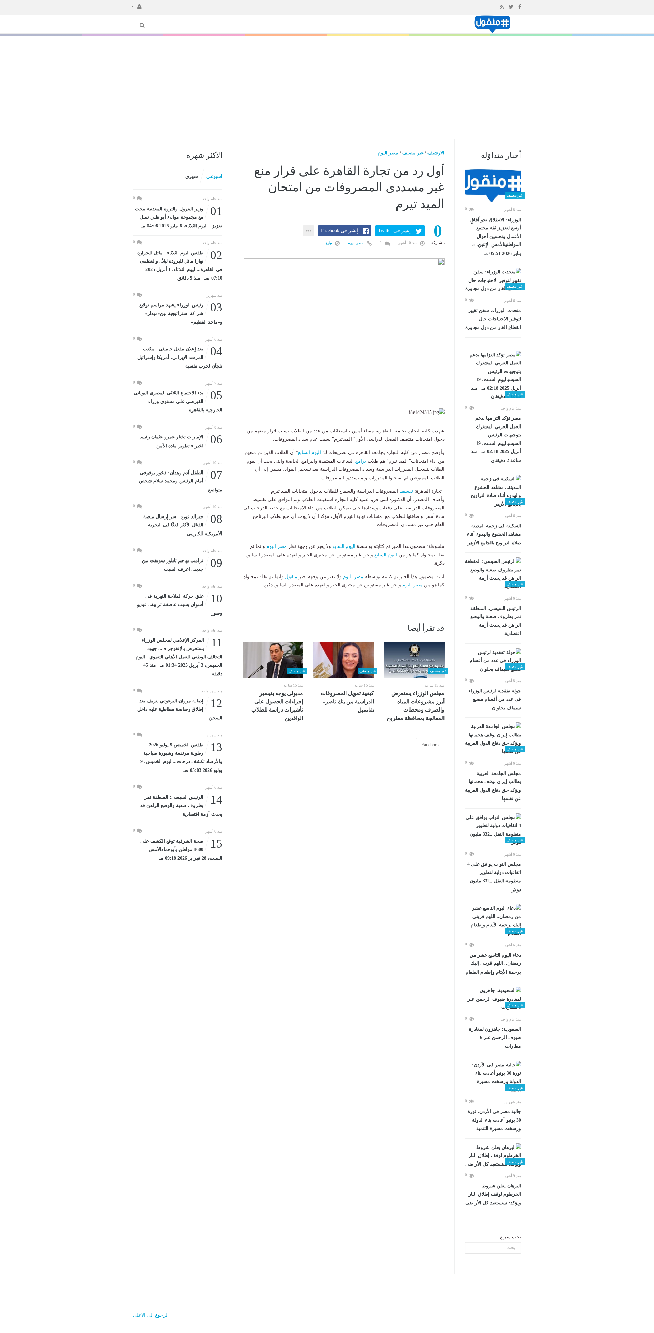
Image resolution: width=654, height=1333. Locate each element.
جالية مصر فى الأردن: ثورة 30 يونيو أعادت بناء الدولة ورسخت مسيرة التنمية (494, 1120)
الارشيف (436, 152)
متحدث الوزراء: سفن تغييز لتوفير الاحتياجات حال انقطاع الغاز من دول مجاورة (493, 319)
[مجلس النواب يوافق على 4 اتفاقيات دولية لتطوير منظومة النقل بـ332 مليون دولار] (493, 830)
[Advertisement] (327, 87)
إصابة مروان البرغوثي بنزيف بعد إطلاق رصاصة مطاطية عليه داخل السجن (179, 708)
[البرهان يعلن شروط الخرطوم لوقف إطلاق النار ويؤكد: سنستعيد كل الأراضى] (493, 1156)
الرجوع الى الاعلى (151, 1315)
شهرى (191, 176)
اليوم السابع (309, 452)
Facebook (430, 744)
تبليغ (329, 243)
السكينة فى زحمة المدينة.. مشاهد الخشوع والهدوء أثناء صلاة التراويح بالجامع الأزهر (494, 534)
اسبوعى (214, 176)
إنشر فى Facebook (339, 230)
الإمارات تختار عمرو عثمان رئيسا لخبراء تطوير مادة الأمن (180, 440)
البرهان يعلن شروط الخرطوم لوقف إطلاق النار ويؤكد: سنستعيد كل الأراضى (493, 1194)
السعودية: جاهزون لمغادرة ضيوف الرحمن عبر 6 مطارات (495, 1038)
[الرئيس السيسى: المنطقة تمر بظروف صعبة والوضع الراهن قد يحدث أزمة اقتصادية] (493, 574)
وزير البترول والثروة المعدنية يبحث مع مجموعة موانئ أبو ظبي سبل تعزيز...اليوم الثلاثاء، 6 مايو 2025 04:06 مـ (178, 216)
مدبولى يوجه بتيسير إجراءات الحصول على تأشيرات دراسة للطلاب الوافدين (277, 705)
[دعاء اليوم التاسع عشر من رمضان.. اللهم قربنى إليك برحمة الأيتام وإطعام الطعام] (493, 921)
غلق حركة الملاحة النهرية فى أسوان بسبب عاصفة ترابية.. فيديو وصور (179, 604)
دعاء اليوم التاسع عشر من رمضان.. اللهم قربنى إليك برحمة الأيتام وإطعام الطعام (493, 964)
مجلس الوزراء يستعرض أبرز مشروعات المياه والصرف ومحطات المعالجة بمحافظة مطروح (416, 705)
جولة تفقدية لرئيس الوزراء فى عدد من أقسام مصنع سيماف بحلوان (494, 699)
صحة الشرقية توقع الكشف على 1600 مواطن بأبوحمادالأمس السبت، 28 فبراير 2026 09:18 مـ (181, 849)
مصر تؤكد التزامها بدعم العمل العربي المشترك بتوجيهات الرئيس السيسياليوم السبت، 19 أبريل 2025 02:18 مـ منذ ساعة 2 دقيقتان (496, 439)
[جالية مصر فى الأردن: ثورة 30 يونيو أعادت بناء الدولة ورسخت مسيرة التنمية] (493, 1077)
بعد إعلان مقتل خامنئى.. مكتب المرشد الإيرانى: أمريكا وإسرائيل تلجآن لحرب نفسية (179, 357)
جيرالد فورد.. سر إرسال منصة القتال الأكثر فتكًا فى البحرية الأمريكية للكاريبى (182, 524)
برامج (360, 461)
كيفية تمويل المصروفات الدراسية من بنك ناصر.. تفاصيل (347, 701)
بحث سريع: (510, 1236)
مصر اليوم (388, 152)
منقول (291, 576)
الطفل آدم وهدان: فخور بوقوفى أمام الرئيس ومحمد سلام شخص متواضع (180, 480)
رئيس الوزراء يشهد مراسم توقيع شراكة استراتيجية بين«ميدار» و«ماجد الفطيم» (180, 313)
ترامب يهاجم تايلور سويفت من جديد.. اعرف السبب (182, 564)
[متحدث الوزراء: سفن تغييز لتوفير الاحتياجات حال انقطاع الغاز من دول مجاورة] (493, 280)
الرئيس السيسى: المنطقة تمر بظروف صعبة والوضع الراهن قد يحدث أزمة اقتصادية (495, 621)
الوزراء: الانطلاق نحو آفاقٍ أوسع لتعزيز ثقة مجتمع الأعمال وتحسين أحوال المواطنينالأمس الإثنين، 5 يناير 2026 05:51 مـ (495, 236)
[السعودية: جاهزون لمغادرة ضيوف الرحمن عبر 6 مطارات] (493, 999)
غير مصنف (412, 152)
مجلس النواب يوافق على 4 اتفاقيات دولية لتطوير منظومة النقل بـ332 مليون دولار (494, 877)
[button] (136, 6)
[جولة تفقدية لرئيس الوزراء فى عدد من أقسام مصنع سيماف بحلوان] (493, 661)
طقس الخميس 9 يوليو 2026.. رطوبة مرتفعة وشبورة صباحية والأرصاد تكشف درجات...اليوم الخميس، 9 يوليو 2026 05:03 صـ (181, 757)
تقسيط (406, 491)
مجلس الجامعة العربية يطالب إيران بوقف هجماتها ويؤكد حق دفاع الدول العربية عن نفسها (493, 786)
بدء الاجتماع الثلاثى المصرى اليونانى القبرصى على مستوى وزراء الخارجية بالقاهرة (178, 401)
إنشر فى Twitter (394, 230)
